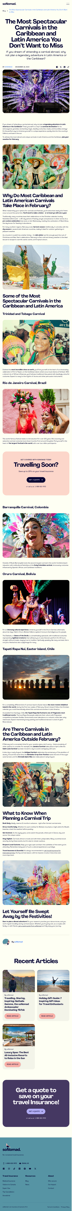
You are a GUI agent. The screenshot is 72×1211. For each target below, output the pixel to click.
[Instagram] (9, 1169)
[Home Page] (9, 4)
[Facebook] (57, 67)
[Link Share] (68, 67)
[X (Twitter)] (61, 67)
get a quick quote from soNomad (29, 926)
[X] (35, 1169)
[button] (67, 4)
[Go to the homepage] (12, 1149)
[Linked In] (64, 67)
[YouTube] (30, 1169)
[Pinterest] (25, 1169)
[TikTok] (14, 1169)
